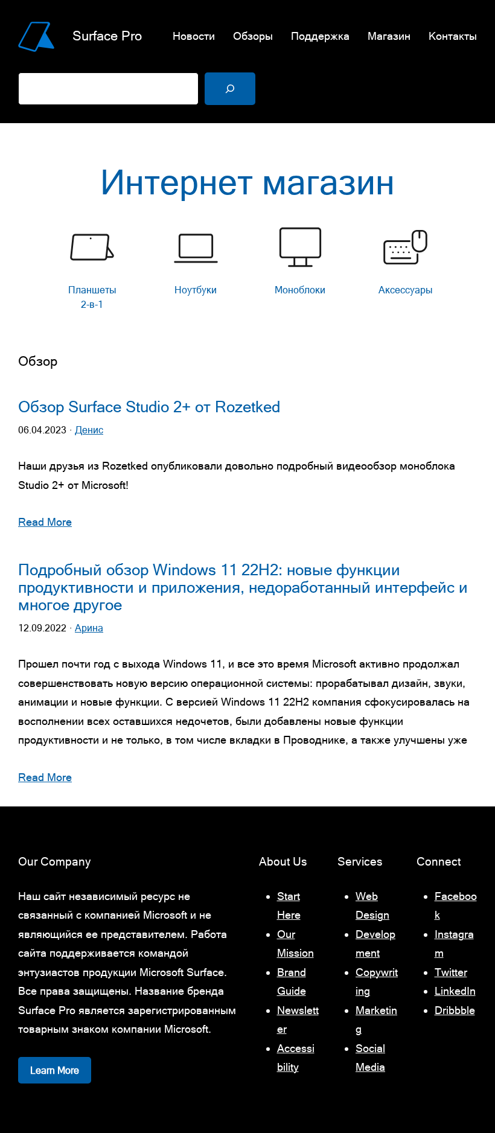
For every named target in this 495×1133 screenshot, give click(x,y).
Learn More (54, 1070)
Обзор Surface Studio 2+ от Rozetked (149, 407)
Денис (89, 430)
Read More (45, 521)
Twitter (451, 972)
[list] (248, 271)
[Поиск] (230, 88)
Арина (89, 628)
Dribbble (455, 1010)
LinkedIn (455, 991)
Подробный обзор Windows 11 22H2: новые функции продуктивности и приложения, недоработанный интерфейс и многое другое (243, 587)
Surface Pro (107, 35)
